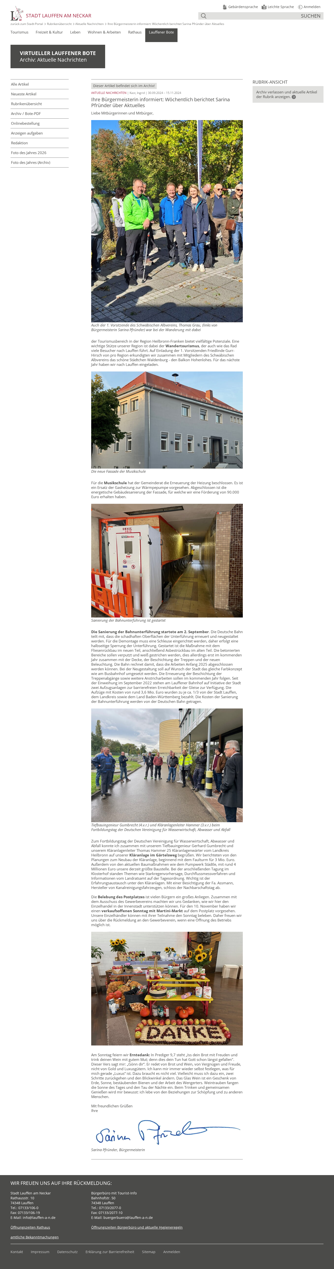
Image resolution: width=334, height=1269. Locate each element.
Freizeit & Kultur (49, 32)
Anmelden (171, 1251)
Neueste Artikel (23, 93)
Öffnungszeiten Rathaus (30, 1227)
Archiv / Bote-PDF (26, 113)
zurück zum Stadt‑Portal (27, 24)
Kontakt (17, 1251)
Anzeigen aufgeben (27, 133)
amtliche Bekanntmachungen (35, 1237)
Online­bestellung (25, 123)
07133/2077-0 (110, 1207)
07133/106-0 (28, 1207)
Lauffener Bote (161, 32)
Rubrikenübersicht (59, 24)
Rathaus (135, 32)
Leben (75, 32)
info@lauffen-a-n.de (39, 1217)
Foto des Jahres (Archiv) (30, 162)
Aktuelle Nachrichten (89, 24)
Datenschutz (67, 1251)
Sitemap (149, 1251)
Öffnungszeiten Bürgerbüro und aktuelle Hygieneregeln (137, 1227)
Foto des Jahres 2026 (28, 152)
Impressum (40, 1251)
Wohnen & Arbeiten (104, 32)
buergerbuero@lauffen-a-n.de (128, 1217)
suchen (311, 15)
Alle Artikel (20, 84)
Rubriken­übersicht (26, 103)
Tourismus (19, 32)
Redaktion (19, 142)
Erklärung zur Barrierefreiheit (110, 1251)
